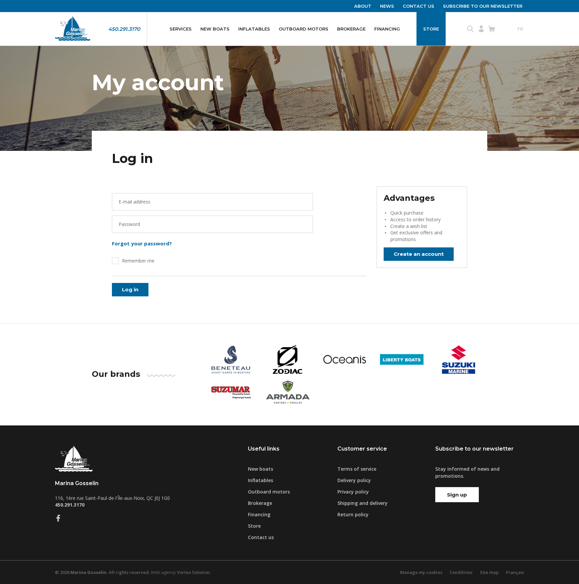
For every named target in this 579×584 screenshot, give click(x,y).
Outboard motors (303, 29)
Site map (489, 572)
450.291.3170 (124, 29)
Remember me (138, 260)
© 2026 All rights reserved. (102, 572)
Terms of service (356, 469)
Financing (387, 29)
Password (129, 224)
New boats (215, 29)
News (387, 6)
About (362, 6)
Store (431, 29)
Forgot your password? (142, 243)
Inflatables (254, 29)
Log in (130, 289)
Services (181, 29)
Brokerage (351, 29)
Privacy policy (353, 491)
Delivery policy (354, 480)
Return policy (353, 514)
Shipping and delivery (362, 503)
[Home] (72, 29)
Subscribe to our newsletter (482, 6)
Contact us (418, 6)
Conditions (461, 572)
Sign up (457, 494)
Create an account (419, 254)
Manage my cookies (421, 572)
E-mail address (134, 201)
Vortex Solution (193, 572)
